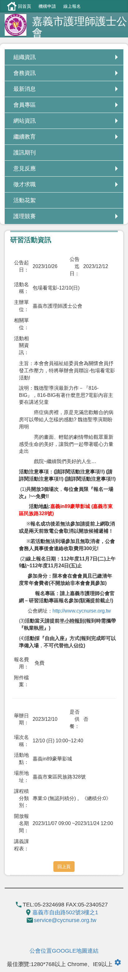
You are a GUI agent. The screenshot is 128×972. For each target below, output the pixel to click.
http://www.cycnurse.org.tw (82, 610)
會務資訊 (24, 73)
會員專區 (24, 105)
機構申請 (47, 6)
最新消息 (24, 89)
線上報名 (72, 6)
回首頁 (24, 6)
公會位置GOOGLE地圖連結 (64, 951)
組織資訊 (24, 57)
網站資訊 (24, 121)
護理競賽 (24, 216)
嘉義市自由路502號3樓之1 (65, 912)
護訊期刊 (24, 152)
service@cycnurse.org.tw (65, 920)
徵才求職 (24, 184)
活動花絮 (24, 200)
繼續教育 (24, 137)
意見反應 (24, 168)
